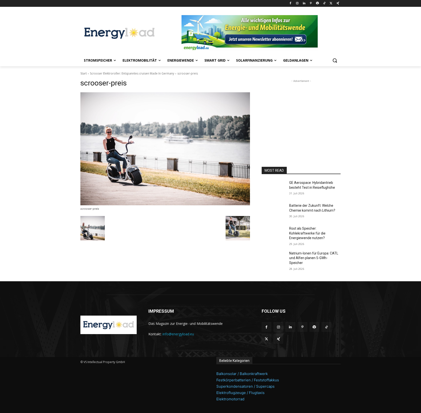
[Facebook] (290, 3)
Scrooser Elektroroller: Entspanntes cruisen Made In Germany (132, 73)
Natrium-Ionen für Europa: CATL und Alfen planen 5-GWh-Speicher (313, 258)
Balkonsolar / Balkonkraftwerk (242, 373)
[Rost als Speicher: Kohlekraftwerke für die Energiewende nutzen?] (273, 234)
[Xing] (338, 3)
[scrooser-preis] (165, 148)
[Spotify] (317, 3)
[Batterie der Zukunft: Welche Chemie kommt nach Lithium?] (273, 211)
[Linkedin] (304, 3)
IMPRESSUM (161, 311)
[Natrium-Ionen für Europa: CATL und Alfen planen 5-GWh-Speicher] (273, 259)
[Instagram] (297, 3)
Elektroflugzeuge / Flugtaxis (240, 392)
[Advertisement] (301, 114)
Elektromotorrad (230, 399)
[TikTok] (324, 3)
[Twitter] (331, 3)
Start (83, 73)
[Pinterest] (311, 3)
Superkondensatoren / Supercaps (245, 386)
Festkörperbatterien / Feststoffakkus (247, 380)
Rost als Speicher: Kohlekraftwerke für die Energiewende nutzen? (307, 233)
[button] (335, 60)
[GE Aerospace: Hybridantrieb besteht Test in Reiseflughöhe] (273, 188)
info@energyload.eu (178, 334)
